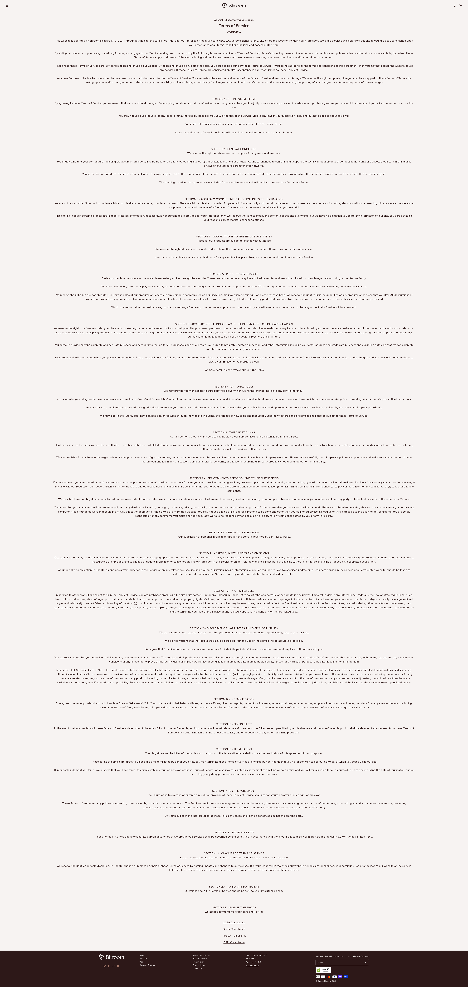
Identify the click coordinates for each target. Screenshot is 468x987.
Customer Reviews (147, 965)
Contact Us (197, 968)
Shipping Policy (199, 965)
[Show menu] (8, 5)
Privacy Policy (198, 962)
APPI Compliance (234, 942)
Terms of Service (200, 959)
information (205, 561)
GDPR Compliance (234, 929)
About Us (143, 959)
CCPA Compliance (234, 922)
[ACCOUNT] (454, 5)
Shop (142, 955)
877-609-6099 (252, 965)
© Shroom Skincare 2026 (326, 981)
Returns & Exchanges (201, 955)
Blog (141, 962)
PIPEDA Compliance (234, 935)
